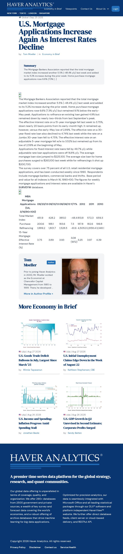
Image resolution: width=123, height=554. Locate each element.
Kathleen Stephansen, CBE (81, 369)
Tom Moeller (29, 54)
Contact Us (86, 8)
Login (115, 8)
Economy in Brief (51, 54)
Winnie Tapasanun (32, 369)
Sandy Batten (75, 432)
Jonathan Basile (31, 432)
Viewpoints (71, 8)
